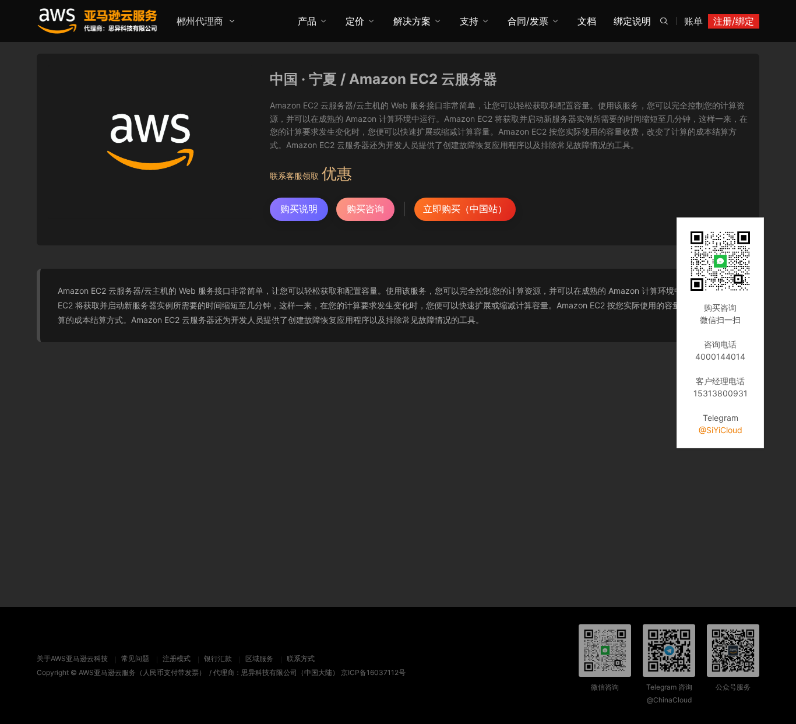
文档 (586, 21)
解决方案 (412, 21)
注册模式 (177, 658)
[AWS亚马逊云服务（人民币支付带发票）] (97, 20)
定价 (355, 21)
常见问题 (135, 658)
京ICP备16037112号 (373, 672)
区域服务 (259, 658)
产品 (307, 21)
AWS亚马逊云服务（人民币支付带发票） (142, 672)
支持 (469, 21)
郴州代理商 (200, 21)
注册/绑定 (733, 21)
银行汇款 (218, 658)
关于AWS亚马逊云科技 (72, 658)
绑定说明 (632, 21)
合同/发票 (528, 21)
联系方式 (301, 658)
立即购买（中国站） (465, 209)
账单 (693, 21)
